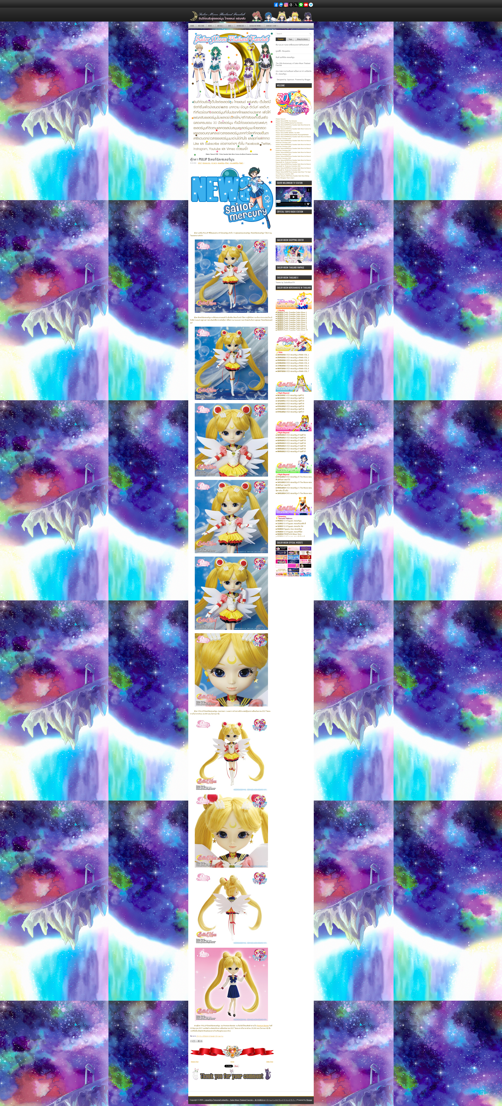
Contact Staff (272, 25)
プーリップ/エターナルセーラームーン (209, 1036)
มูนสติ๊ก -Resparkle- (283, 51)
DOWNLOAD (241, 25)
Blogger (307, 80)
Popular (281, 39)
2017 (200, 163)
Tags (290, 39)
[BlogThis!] (194, 1041)
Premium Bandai (263, 1026)
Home (192, 25)
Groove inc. (206, 163)
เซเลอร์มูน (221, 163)
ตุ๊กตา (227, 163)
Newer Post (194, 1061)
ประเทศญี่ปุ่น (234, 163)
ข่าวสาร (214, 163)
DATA (230, 25)
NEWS (211, 25)
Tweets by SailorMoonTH (285, 282)
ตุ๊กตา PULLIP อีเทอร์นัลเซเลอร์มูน (212, 159)
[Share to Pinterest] (201, 1041)
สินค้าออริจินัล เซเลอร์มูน (285, 57)
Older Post (269, 1061)
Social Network (255, 25)
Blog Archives (302, 39)
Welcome (201, 25)
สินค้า (241, 163)
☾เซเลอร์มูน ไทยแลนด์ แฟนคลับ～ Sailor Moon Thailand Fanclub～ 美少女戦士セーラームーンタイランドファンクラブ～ (250, 1100)
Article (220, 25)
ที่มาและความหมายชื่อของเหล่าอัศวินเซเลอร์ (292, 45)
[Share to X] (196, 1041)
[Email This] (191, 1041)
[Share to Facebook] (199, 1041)
